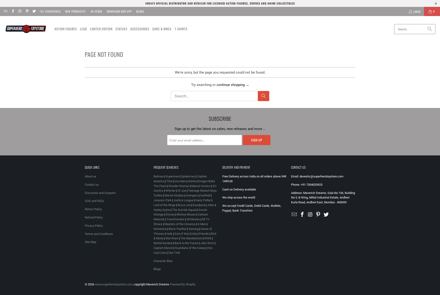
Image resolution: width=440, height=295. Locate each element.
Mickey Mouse (186, 214)
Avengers (192, 195)
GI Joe (182, 190)
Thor (169, 181)
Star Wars (171, 238)
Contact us (92, 184)
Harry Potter (203, 200)
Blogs (140, 11)
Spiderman (188, 176)
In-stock (96, 11)
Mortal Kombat (163, 243)
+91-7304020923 (50, 11)
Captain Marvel (163, 248)
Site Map (90, 242)
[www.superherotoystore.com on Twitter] (34, 11)
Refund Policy (94, 217)
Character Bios (163, 261)
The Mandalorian (191, 238)
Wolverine (160, 229)
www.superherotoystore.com (113, 284)
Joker (210, 205)
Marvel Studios (174, 195)
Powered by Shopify (182, 284)
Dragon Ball (205, 181)
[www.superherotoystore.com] (26, 29)
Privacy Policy (94, 225)
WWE (207, 238)
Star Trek (174, 252)
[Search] (429, 29)
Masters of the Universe (180, 224)
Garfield (205, 195)
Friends (204, 233)
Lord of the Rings (165, 205)
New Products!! (75, 11)
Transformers (175, 219)
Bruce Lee (184, 205)
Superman (172, 176)
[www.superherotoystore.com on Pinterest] (27, 11)
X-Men (202, 224)
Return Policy (93, 209)
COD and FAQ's (94, 201)
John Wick (207, 243)
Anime (192, 181)
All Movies (193, 219)
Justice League (183, 200)
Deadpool (199, 205)
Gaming (194, 229)
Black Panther (177, 229)
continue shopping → (233, 85)
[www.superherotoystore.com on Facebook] (12, 11)
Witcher (170, 190)
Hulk (169, 233)
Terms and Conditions (99, 234)
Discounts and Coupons (100, 193)
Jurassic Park (162, 200)
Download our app (119, 11)
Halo (194, 233)
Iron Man (180, 181)
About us (90, 176)
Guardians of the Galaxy (190, 248)
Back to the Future (187, 243)
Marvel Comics (201, 186)
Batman (159, 176)
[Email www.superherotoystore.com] (5, 11)
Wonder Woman (178, 186)
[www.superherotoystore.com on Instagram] (20, 11)
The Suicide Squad (184, 210)
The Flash (160, 186)
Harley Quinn (162, 210)
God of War (181, 233)
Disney (170, 214)
